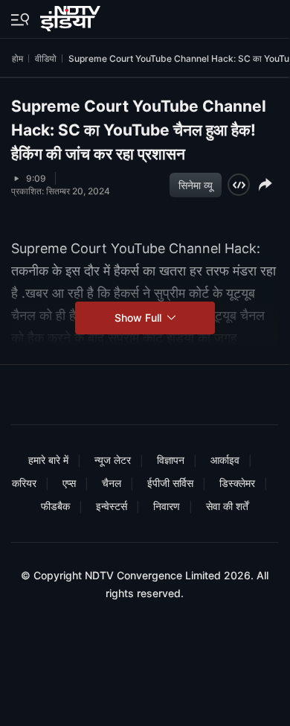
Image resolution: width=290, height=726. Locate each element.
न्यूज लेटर (112, 459)
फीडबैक (55, 506)
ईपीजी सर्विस (170, 483)
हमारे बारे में (48, 459)
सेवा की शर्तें (227, 506)
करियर (24, 483)
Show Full (139, 317)
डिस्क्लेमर (237, 483)
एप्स (69, 483)
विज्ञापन (170, 459)
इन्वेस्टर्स (111, 506)
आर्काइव (224, 459)
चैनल (111, 483)
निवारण (166, 506)
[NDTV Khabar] (71, 15)
